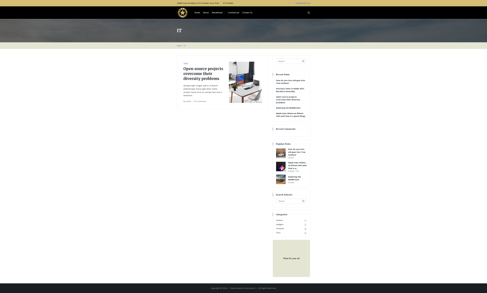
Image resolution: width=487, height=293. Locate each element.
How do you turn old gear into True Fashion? (290, 81)
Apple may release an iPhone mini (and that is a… (297, 165)
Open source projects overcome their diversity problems (203, 73)
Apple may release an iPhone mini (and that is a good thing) (290, 114)
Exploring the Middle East (288, 108)
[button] (303, 61)
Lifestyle (291, 182)
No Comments (200, 101)
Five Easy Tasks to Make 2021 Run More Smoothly (290, 90)
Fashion (291, 158)
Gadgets (291, 171)
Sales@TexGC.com (303, 3)
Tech (185, 63)
